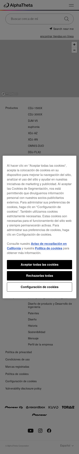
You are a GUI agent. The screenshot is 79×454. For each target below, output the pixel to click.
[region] (39, 227)
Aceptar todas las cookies (39, 264)
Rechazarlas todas (39, 276)
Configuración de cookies (39, 287)
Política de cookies (48, 248)
